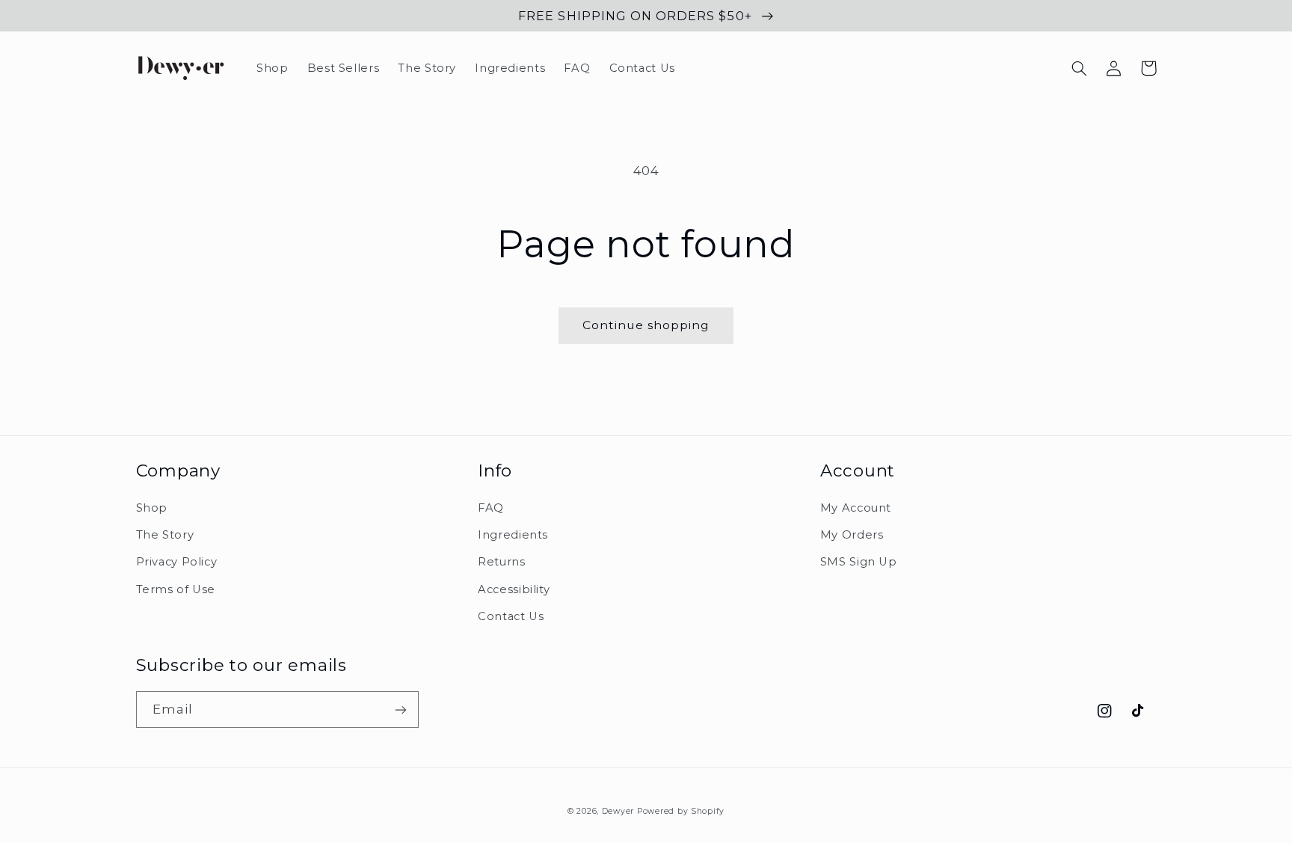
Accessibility (514, 589)
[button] (1079, 68)
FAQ (491, 508)
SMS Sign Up (858, 561)
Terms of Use (176, 589)
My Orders (852, 535)
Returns (501, 561)
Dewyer (618, 811)
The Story (165, 535)
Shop (152, 508)
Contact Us (511, 616)
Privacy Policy (177, 561)
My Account (855, 508)
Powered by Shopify (681, 811)
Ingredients (513, 535)
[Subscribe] (400, 709)
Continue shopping (646, 325)
